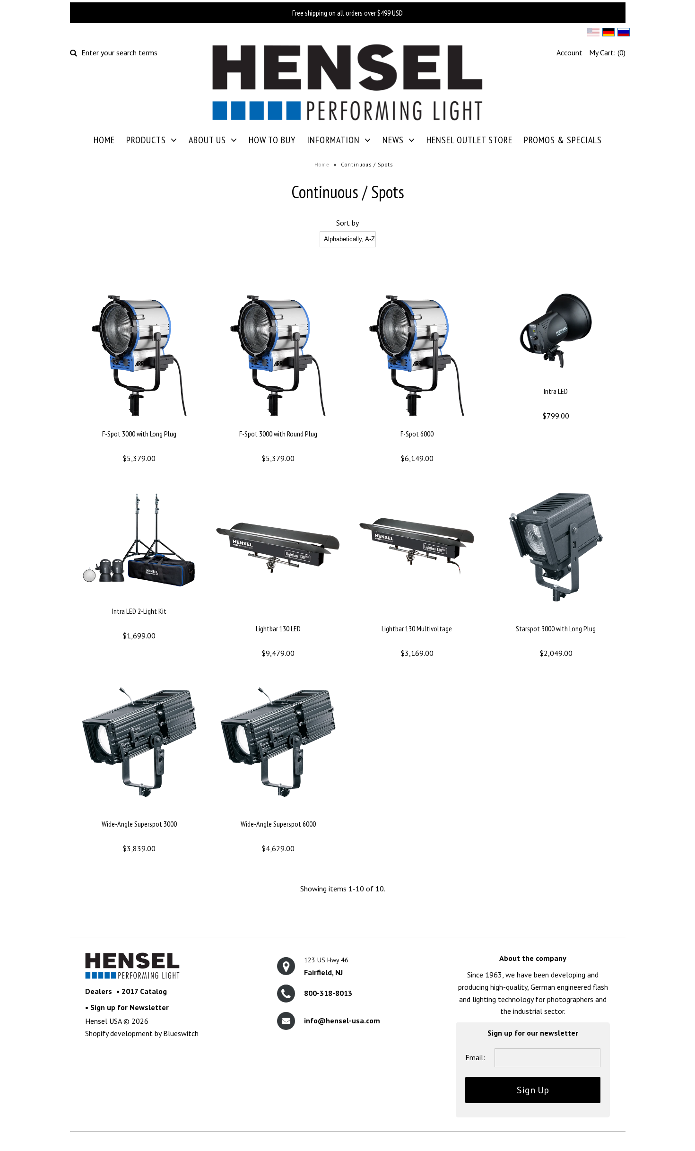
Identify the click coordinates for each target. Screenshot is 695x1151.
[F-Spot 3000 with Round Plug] (277, 422)
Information (333, 140)
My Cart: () (607, 52)
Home (104, 140)
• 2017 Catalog (141, 991)
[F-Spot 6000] (416, 422)
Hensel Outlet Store (469, 140)
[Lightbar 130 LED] (277, 617)
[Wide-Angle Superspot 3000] (139, 812)
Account (569, 52)
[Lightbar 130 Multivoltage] (416, 617)
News (393, 140)
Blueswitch (181, 1033)
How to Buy (272, 140)
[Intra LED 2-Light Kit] (139, 599)
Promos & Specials (563, 140)
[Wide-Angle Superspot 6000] (277, 812)
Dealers (98, 991)
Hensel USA (103, 1021)
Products (146, 140)
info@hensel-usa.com (342, 1020)
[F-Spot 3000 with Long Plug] (139, 422)
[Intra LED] (555, 379)
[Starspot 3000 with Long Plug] (555, 617)
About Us (207, 140)
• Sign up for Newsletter (127, 1007)
